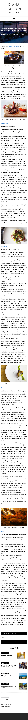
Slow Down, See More (7, 655)
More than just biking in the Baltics (8, 687)
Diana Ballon (14, 6)
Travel (16, 633)
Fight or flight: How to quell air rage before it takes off (8, 666)
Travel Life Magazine (14, 46)
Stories (10, 633)
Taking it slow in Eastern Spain (8, 676)
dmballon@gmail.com (11, 706)
